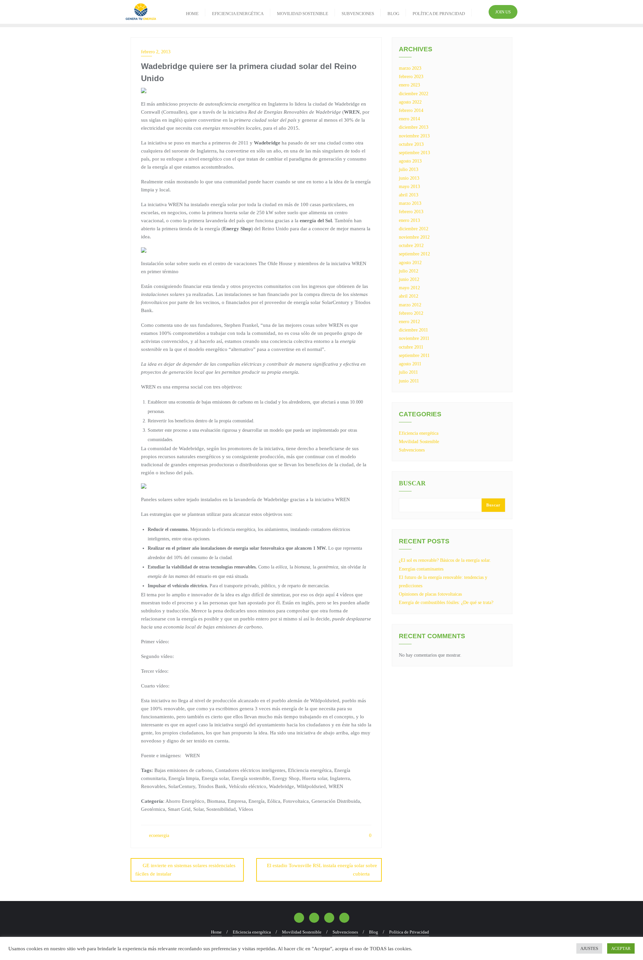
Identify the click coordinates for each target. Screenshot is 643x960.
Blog (373, 932)
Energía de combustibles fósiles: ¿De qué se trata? (446, 602)
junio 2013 (409, 178)
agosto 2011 (410, 363)
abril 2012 (408, 296)
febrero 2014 (411, 110)
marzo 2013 (410, 203)
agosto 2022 (410, 102)
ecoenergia (158, 835)
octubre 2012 (411, 245)
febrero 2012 (411, 313)
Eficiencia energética (418, 433)
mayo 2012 (409, 287)
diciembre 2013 (413, 127)
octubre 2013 (411, 144)
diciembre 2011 (413, 330)
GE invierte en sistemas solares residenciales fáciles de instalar (185, 870)
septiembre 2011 (414, 355)
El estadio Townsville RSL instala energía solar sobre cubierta (322, 870)
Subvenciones (412, 450)
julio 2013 (408, 169)
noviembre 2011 (414, 338)
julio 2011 (408, 372)
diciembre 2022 (413, 93)
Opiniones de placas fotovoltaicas (430, 594)
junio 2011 (409, 380)
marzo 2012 (410, 304)
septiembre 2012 (414, 253)
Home (216, 932)
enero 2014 (409, 118)
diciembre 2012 (413, 228)
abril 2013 (408, 194)
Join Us (503, 11)
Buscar (412, 483)
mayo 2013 (409, 186)
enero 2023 (409, 84)
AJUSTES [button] (589, 948)
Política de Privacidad (409, 932)
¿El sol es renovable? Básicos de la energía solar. (445, 560)
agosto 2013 (410, 161)
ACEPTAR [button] (621, 948)
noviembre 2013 (414, 135)
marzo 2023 (410, 68)
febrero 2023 (411, 76)
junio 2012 (409, 279)
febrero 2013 (411, 211)
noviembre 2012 (414, 237)
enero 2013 (409, 220)
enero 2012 (409, 321)
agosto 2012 (410, 262)
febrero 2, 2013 (155, 51)
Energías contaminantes (421, 569)
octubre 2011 (411, 347)
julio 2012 (408, 271)
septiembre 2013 (414, 152)
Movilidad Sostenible (419, 441)
